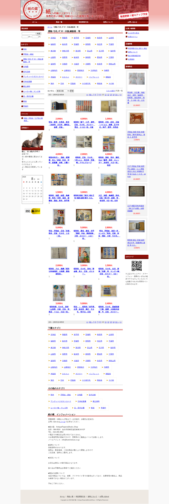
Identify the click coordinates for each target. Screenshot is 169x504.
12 (108, 95)
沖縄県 (106, 70)
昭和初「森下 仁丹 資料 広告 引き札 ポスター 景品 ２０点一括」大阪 (85, 124)
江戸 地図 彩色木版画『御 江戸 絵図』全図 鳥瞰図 (135, 208)
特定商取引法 (83, 22)
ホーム (34, 22)
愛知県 (99, 57)
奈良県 (99, 64)
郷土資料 (96, 401)
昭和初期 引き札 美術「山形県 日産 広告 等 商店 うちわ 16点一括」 (60, 309)
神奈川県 (65, 51)
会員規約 (131, 59)
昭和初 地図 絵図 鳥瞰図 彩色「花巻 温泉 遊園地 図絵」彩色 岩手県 (59, 198)
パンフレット (94, 77)
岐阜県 (76, 57)
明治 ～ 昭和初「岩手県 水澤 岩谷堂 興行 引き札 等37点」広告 (85, 309)
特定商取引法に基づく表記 (137, 48)
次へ (117, 95)
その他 (111, 83)
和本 (52, 395)
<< (87, 95)
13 (111, 95)
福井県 (113, 51)
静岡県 (88, 57)
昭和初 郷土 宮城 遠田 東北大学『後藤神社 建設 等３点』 (136, 242)
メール (62, 422)
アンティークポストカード (61, 401)
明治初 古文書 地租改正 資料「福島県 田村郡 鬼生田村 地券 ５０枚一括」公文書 (136, 97)
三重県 (111, 57)
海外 (52, 83)
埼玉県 (99, 44)
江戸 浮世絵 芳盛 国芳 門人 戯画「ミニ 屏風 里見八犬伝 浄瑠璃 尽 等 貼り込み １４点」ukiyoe (136, 171)
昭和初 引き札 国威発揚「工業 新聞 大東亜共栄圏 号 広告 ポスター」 (108, 309)
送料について (108, 22)
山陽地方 (67, 70)
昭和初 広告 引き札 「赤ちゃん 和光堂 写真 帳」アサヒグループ (85, 160)
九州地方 (94, 70)
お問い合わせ (132, 22)
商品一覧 (59, 22)
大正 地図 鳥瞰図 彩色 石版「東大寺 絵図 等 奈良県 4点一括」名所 (109, 198)
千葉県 (111, 44)
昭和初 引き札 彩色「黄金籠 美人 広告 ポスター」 (84, 271)
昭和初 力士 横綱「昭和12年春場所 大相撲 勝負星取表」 (59, 271)
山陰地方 (54, 70)
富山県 (89, 51)
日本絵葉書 (82, 401)
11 (106, 95)
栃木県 (64, 44)
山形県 (111, 38)
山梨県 (53, 57)
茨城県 (76, 44)
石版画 (73, 83)
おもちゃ (65, 77)
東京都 (53, 51)
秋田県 (99, 38)
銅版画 (108, 77)
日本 (62, 83)
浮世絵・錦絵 (65, 395)
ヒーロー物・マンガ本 (59, 408)
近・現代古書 (79, 408)
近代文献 (92, 395)
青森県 (64, 38)
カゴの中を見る (133, 33)
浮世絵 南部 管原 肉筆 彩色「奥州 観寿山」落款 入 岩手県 (136, 134)
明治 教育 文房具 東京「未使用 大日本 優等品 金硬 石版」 (60, 124)
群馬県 (88, 44)
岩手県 (76, 38)
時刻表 (99, 83)
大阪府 (76, 64)
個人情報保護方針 (134, 55)
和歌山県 (112, 64)
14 (113, 95)
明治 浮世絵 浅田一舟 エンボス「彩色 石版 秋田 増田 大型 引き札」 (109, 233)
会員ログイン (133, 36)
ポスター (79, 77)
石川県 (101, 51)
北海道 (53, 38)
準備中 (103, 408)
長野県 (64, 57)
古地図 (79, 395)
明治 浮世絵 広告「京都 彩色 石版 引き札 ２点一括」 (60, 233)
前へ (91, 95)
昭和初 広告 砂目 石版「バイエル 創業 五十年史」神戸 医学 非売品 (108, 124)
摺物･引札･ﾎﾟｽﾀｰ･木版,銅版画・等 (33, 60)
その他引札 (86, 83)
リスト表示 (110, 91)
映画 (92, 408)
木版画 (53, 77)
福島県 (53, 44)
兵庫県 (88, 64)
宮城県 (88, 38)
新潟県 (78, 51)
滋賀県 (53, 64)
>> (120, 95)
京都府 (64, 64)
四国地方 (80, 70)
